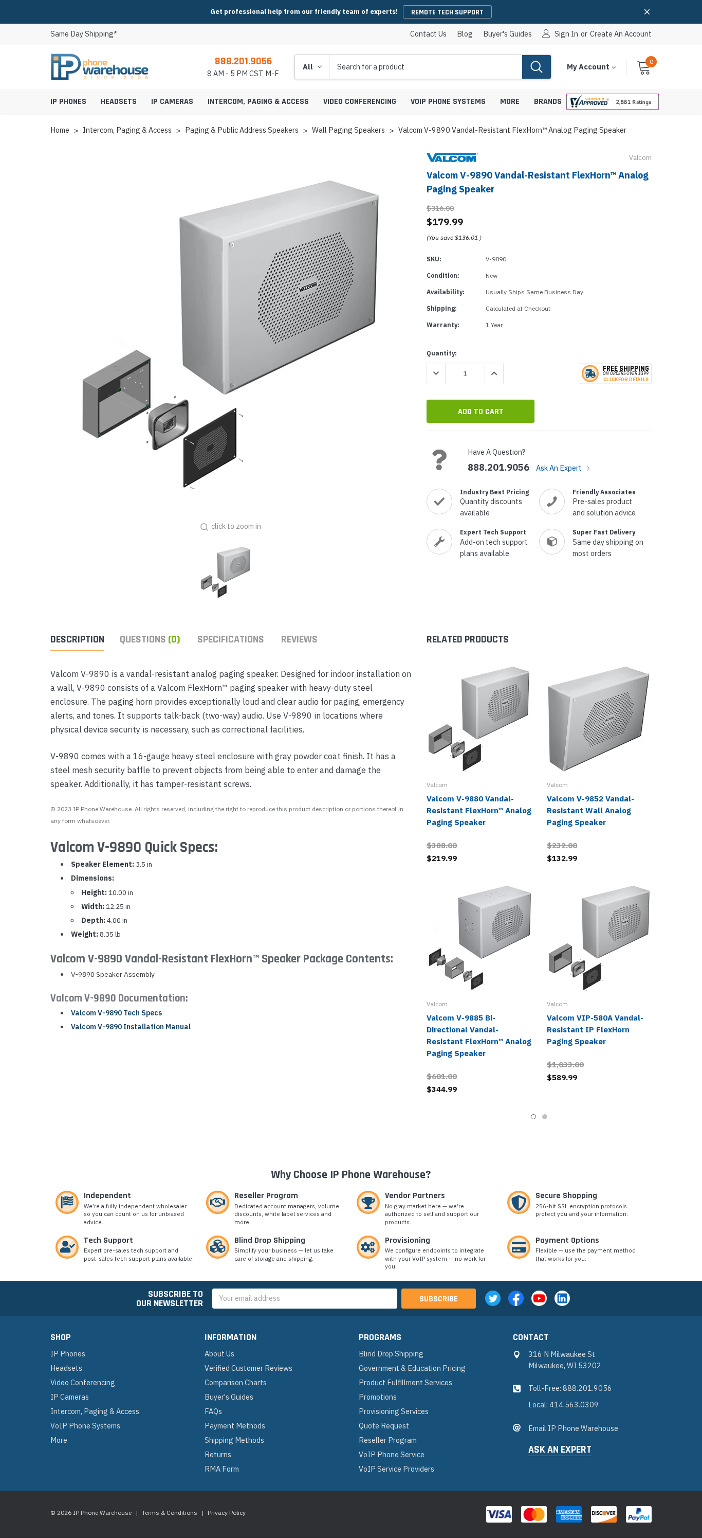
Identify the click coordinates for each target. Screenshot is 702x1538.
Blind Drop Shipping (391, 1353)
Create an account (621, 34)
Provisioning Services (394, 1411)
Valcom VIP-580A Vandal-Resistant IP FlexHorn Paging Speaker (595, 1029)
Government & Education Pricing (412, 1368)
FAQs (213, 1411)
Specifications (230, 639)
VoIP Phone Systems (448, 101)
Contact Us (428, 34)
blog (465, 34)
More (510, 101)
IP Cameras (172, 101)
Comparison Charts (236, 1382)
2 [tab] (544, 1116)
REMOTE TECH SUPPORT (447, 12)
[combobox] (425, 67)
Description (77, 639)
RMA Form (222, 1469)
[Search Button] (536, 67)
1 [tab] (533, 1116)
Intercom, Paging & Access (258, 101)
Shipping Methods (234, 1440)
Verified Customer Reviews (248, 1368)
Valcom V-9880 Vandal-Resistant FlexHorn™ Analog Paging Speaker (479, 810)
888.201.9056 (243, 61)
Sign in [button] (566, 34)
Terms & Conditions (169, 1512)
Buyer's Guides (507, 34)
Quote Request (384, 1425)
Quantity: (442, 353)
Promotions (378, 1397)
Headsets (119, 101)
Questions (150, 639)
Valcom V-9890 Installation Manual (131, 1026)
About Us (219, 1353)
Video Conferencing (359, 101)
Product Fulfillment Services (405, 1382)
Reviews (299, 639)
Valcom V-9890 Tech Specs (116, 1012)
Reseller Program (388, 1440)
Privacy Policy (227, 1512)
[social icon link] (493, 1298)
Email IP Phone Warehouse (573, 1428)
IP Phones (68, 101)
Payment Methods (235, 1425)
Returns (218, 1454)
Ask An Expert (559, 468)
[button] (647, 11)
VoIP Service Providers (396, 1469)
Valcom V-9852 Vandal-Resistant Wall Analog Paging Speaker (590, 810)
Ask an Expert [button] (560, 1450)
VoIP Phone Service (391, 1454)
